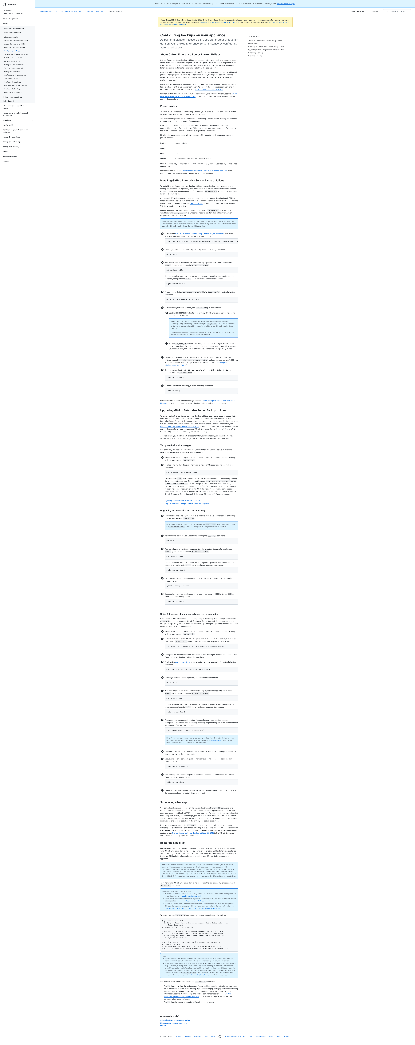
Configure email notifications (14, 65)
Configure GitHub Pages (12, 89)
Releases (6, 161)
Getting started (196, 203)
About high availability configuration (198, 901)
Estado (206, 1036)
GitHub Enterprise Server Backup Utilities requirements (204, 171)
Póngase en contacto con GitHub (234, 1036)
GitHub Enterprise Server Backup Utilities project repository (199, 234)
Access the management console (16, 40)
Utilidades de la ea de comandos (15, 85)
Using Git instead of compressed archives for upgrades (186, 503)
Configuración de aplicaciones (15, 75)
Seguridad (197, 1036)
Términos (178, 1036)
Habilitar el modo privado (13, 58)
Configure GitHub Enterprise (72, 11)
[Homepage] (220, 1036)
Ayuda (213, 1036)
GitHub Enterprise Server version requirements (179, 426)
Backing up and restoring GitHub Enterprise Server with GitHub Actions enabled (194, 908)
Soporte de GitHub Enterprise (201, 975)
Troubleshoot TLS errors (12, 78)
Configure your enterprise (95, 11)
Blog (278, 1036)
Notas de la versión (10, 156)
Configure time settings (12, 82)
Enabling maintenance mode (191, 896)
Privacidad (187, 1036)
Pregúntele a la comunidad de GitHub (176, 1020)
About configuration (11, 37)
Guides (5, 151)
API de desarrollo (261, 1036)
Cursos (271, 1036)
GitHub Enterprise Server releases (209, 89)
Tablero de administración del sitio (16, 54)
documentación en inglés (286, 4)
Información (286, 1036)
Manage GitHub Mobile (12, 61)
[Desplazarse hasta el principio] (410, 1040)
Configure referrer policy (13, 92)
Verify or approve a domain (13, 68)
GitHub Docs (12, 4)
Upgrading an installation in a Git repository (182, 500)
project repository (182, 662)
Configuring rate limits (12, 71)
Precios (250, 1036)
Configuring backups (12, 51)
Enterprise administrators (13, 13)
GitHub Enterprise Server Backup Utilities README (193, 833)
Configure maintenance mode (14, 47)
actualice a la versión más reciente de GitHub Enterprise (219, 22)
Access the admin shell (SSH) (14, 44)
